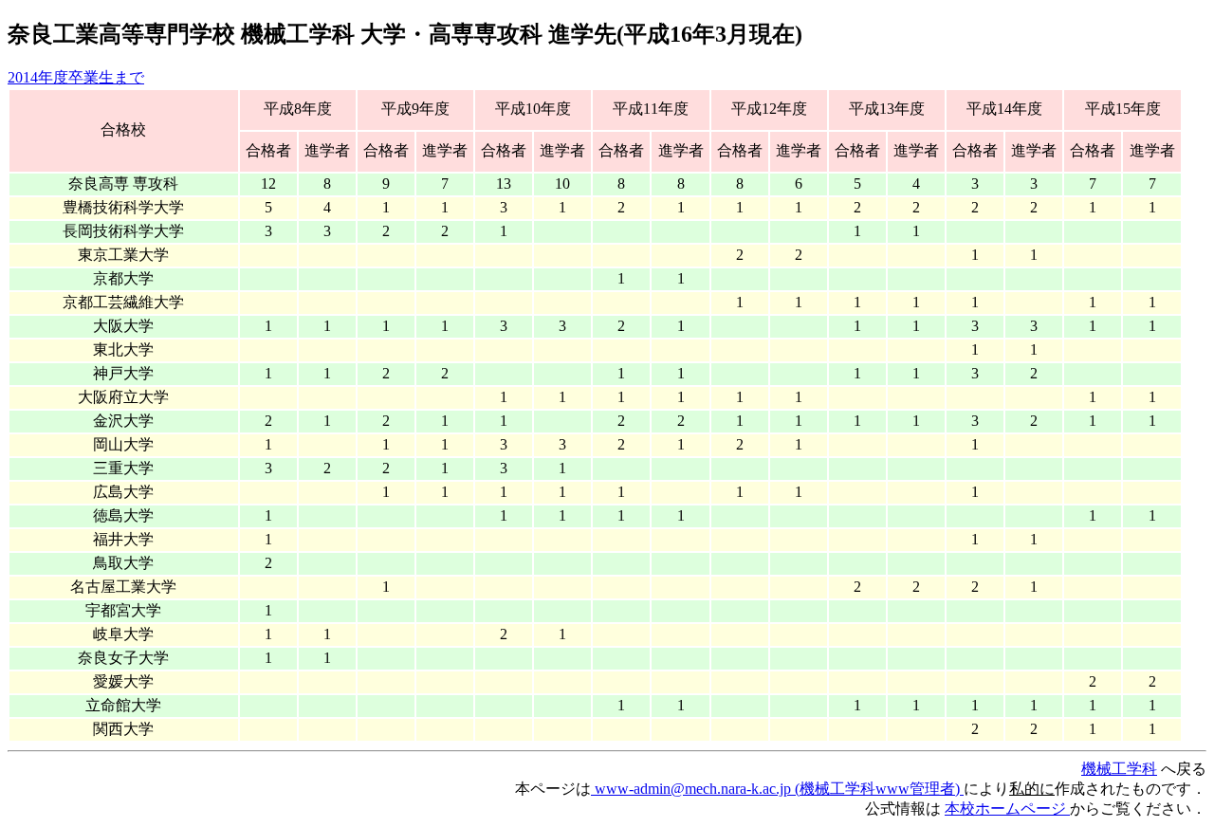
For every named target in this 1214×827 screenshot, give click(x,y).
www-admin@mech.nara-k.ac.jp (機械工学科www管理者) (777, 789)
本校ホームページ (1007, 808)
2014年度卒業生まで (76, 77)
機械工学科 (1119, 769)
